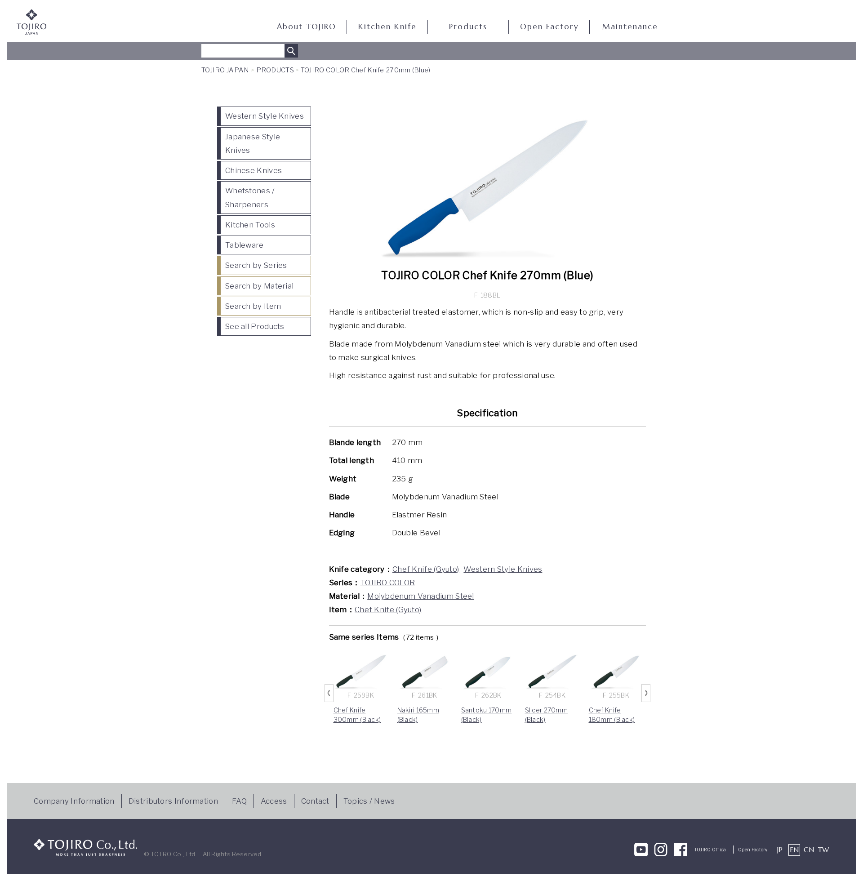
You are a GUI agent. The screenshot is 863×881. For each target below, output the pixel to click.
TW (823, 849)
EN (794, 849)
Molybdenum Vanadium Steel (420, 596)
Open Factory (549, 26)
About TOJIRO (306, 26)
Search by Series (256, 265)
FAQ (239, 800)
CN (809, 849)
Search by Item (253, 306)
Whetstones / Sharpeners (250, 197)
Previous (329, 693)
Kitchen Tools (250, 224)
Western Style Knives (264, 115)
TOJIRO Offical (711, 849)
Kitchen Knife (387, 26)
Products (468, 26)
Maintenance (630, 26)
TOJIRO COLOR (387, 582)
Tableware (244, 244)
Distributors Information (173, 800)
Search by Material (259, 285)
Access (274, 800)
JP (780, 849)
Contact (315, 800)
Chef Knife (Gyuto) (425, 569)
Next (645, 693)
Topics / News (369, 800)
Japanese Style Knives (252, 143)
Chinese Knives (253, 170)
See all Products (255, 326)
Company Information (74, 800)
